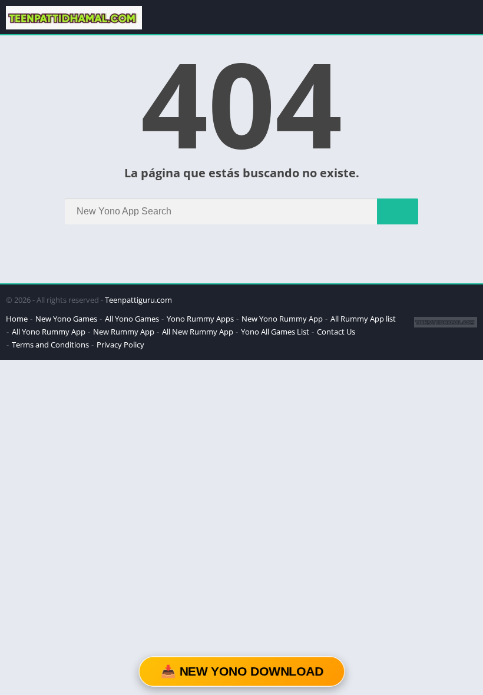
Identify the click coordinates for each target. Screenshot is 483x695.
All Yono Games (132, 318)
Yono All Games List (275, 331)
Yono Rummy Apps (200, 318)
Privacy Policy (120, 344)
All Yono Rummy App (48, 331)
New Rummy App (123, 331)
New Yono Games (66, 318)
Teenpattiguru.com (138, 299)
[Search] (397, 211)
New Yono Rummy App (282, 318)
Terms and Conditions (50, 344)
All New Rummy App (197, 331)
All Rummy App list (363, 318)
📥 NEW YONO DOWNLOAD (241, 671)
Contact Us (336, 331)
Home (17, 318)
